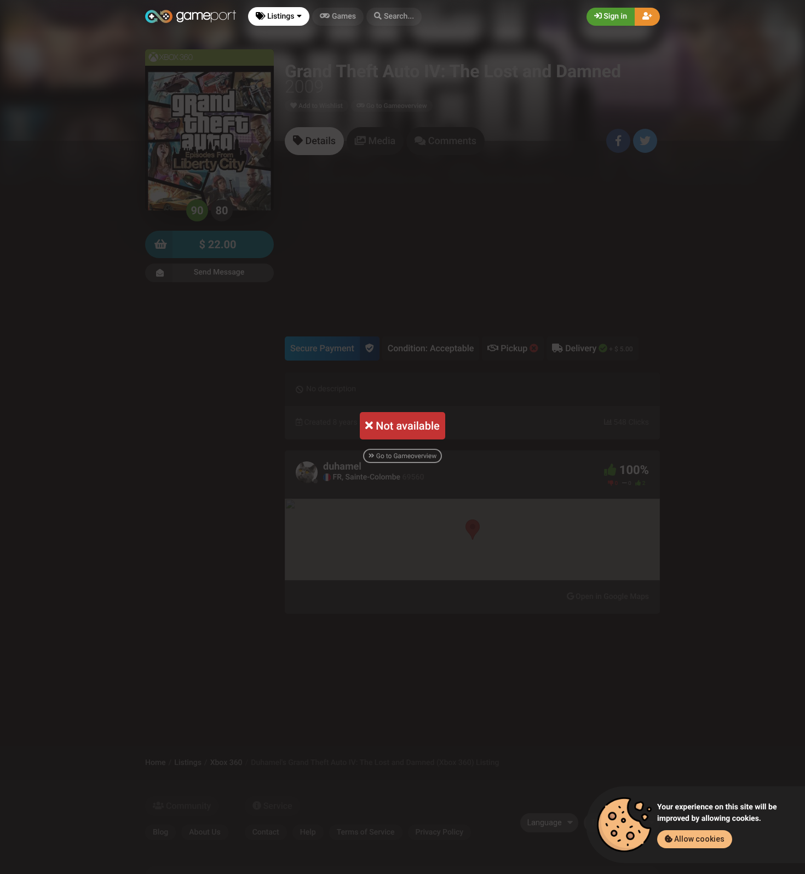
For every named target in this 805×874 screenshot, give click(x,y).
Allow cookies (698, 839)
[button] (394, 17)
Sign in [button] (614, 16)
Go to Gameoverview (405, 456)
